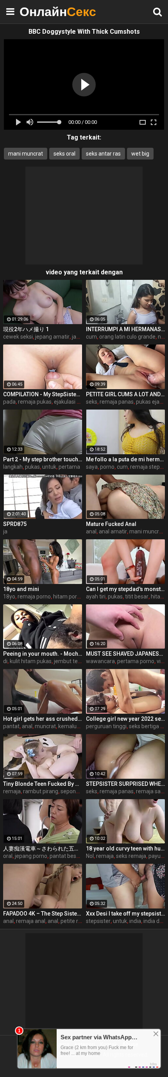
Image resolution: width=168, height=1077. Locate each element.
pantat (11, 726)
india (135, 921)
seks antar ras (103, 153)
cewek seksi (18, 337)
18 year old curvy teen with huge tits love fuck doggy (125, 848)
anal (91, 531)
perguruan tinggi (106, 726)
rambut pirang (40, 791)
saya (92, 467)
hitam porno (68, 596)
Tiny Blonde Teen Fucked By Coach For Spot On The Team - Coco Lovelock (42, 784)
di (5, 661)
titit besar (136, 596)
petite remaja (77, 921)
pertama (69, 467)
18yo (9, 596)
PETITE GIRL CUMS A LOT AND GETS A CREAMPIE (125, 394)
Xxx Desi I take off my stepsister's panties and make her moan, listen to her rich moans (125, 913)
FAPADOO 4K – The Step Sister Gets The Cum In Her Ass (42, 913)
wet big (140, 153)
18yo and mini (21, 589)
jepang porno (31, 856)
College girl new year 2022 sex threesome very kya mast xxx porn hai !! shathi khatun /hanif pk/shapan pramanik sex (125, 719)
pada (9, 402)
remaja (12, 791)
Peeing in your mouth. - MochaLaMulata (42, 654)
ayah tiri (95, 596)
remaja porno (34, 596)
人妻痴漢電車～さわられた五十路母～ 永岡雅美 (42, 848)
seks (91, 402)
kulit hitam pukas (31, 661)
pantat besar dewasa (76, 856)
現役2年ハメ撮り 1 (26, 329)
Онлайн (39, 11)
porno (107, 467)
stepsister (98, 921)
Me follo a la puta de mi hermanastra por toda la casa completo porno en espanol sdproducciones (125, 459)
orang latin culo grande (127, 337)
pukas (32, 467)
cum (91, 337)
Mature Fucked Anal (111, 524)
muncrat (45, 726)
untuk (49, 467)
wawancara (100, 661)
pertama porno (135, 661)
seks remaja (131, 856)
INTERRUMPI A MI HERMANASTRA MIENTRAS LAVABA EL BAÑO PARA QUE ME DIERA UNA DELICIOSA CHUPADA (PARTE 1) (125, 329)
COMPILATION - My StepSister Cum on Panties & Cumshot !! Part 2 (42, 394)
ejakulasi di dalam (76, 402)
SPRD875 (15, 524)
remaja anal (30, 921)
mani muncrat (25, 153)
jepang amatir (52, 337)
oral (8, 856)
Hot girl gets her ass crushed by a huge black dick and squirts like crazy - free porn (42, 719)
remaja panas (117, 402)
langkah (13, 467)
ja (5, 531)
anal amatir (113, 531)
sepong (70, 791)
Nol (90, 856)
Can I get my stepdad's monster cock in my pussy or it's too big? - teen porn (125, 589)
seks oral (64, 153)
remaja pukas (35, 402)
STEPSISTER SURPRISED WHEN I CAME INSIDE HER (125, 784)
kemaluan (70, 726)
